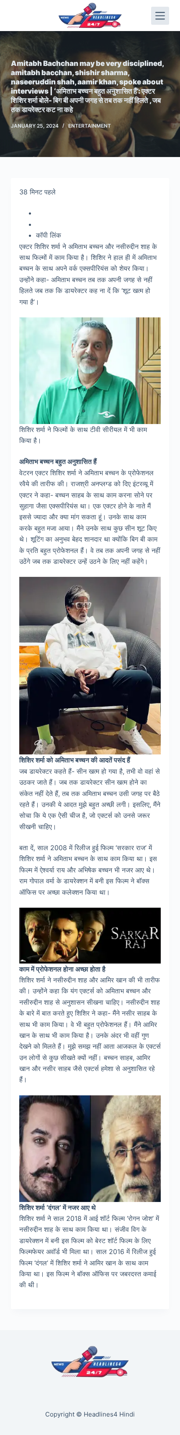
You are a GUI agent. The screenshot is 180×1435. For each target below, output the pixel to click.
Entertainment (89, 126)
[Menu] (160, 16)
